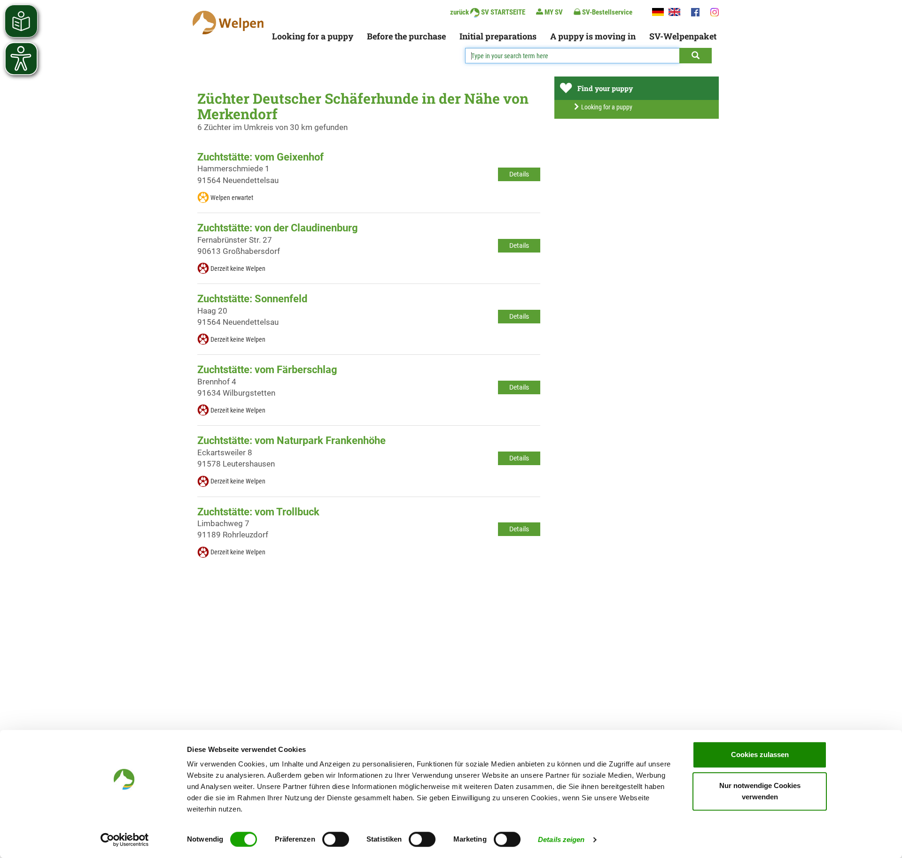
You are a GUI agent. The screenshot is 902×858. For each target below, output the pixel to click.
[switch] (335, 839)
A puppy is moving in (593, 36)
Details (519, 174)
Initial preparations (498, 36)
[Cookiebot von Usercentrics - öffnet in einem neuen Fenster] (125, 840)
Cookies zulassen (760, 754)
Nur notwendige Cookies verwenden (760, 791)
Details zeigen (561, 839)
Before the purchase (406, 36)
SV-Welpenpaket (682, 36)
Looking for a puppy (312, 36)
